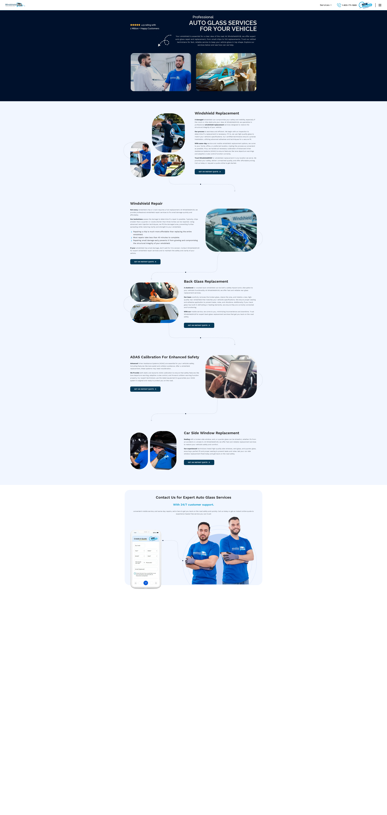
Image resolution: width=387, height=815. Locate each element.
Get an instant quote (198, 325)
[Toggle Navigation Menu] (380, 5)
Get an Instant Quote (208, 172)
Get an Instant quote (144, 389)
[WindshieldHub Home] (15, 7)
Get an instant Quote (198, 462)
